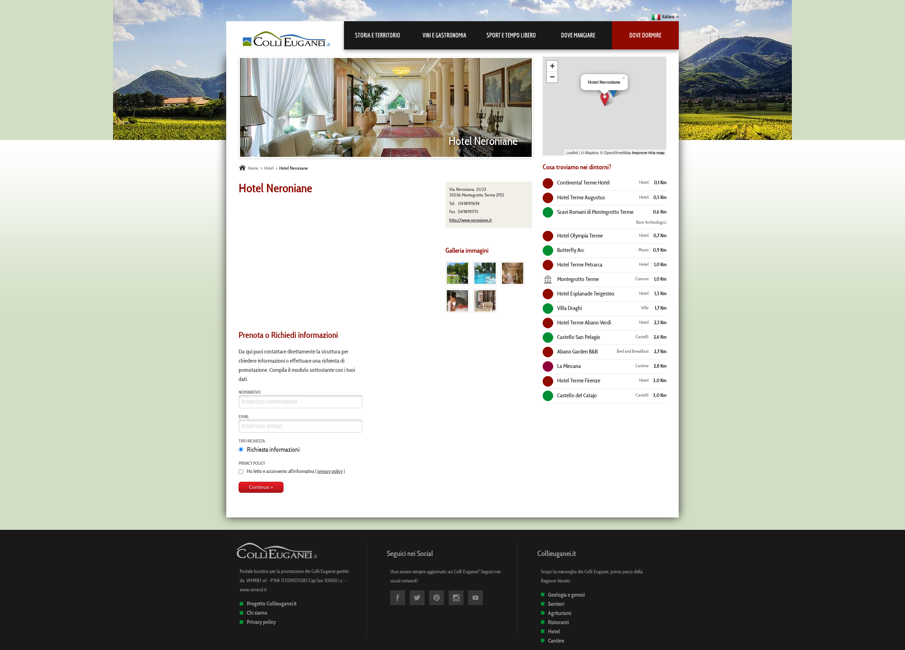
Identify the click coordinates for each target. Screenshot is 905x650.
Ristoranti (558, 622)
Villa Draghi (569, 307)
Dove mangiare (578, 35)
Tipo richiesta (252, 441)
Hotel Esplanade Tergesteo (585, 293)
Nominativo (250, 392)
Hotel (554, 631)
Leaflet (572, 152)
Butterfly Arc (570, 249)
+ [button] (552, 66)
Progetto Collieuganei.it (272, 603)
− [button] (552, 76)
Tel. (452, 203)
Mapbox (592, 152)
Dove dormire (645, 35)
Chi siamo (257, 612)
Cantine (556, 640)
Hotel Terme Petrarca (579, 264)
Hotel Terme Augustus (580, 197)
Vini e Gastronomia (444, 35)
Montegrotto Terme (577, 278)
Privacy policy (252, 463)
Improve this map (648, 152)
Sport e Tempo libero (511, 35)
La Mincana (568, 365)
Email (244, 416)
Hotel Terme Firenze (578, 380)
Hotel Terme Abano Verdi (583, 322)
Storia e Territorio (377, 35)
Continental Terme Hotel (583, 182)
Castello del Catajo (576, 395)
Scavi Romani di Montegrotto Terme (595, 211)
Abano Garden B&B (577, 351)
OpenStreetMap (617, 152)
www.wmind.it (253, 589)
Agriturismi (559, 613)
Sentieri (556, 604)
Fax (452, 212)
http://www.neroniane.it (470, 220)
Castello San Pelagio (578, 336)
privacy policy (330, 471)
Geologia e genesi (566, 594)
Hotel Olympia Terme (579, 235)
